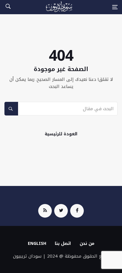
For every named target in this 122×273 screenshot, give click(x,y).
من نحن (87, 244)
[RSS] (45, 211)
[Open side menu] (115, 7)
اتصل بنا (63, 244)
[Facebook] (77, 211)
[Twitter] (61, 211)
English (37, 244)
